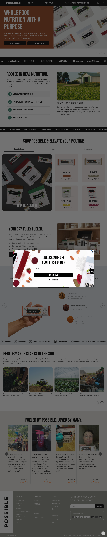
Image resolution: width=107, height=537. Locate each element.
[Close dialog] (92, 251)
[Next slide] (102, 306)
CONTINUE (53, 275)
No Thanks (53, 280)
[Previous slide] (5, 306)
